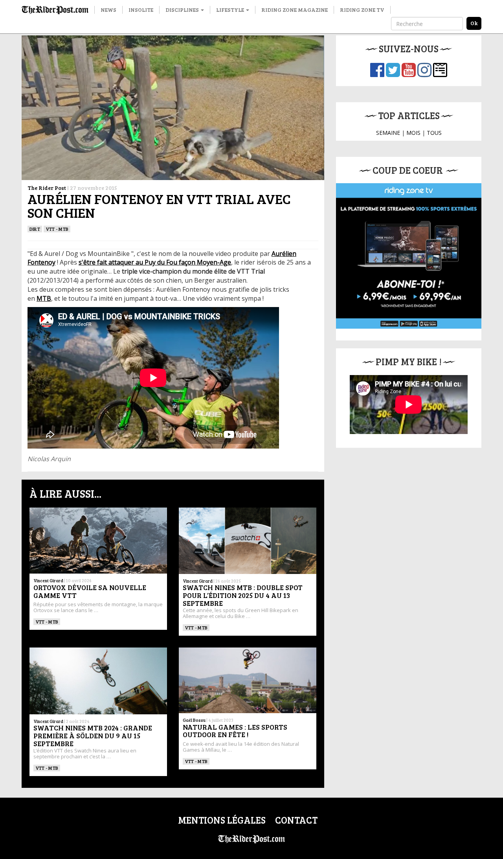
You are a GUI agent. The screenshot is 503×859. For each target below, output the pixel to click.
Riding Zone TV (362, 9)
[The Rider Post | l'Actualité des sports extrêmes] (55, 10)
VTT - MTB (57, 229)
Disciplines (182, 9)
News (108, 9)
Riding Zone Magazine (294, 9)
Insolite (141, 9)
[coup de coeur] (408, 256)
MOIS (413, 132)
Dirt (34, 229)
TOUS (434, 132)
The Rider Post (47, 187)
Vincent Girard (48, 580)
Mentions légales (222, 819)
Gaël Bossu (194, 720)
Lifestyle (230, 9)
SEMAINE (388, 132)
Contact (296, 819)
